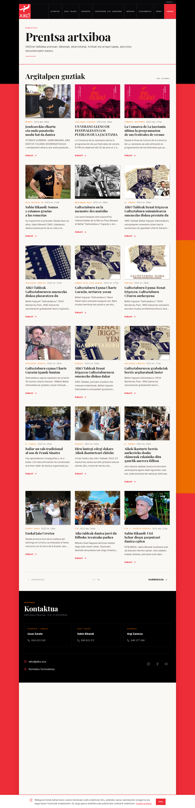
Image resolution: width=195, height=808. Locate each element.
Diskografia (145, 11)
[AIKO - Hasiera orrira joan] (25, 11)
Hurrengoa (156, 579)
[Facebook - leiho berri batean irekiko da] (159, 665)
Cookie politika (144, 803)
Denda (159, 11)
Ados (160, 801)
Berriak (130, 11)
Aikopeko (85, 11)
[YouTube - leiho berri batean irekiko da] (168, 665)
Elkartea (55, 11)
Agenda (170, 11)
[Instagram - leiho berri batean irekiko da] (150, 665)
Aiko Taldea (70, 11)
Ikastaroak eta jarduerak (108, 11)
